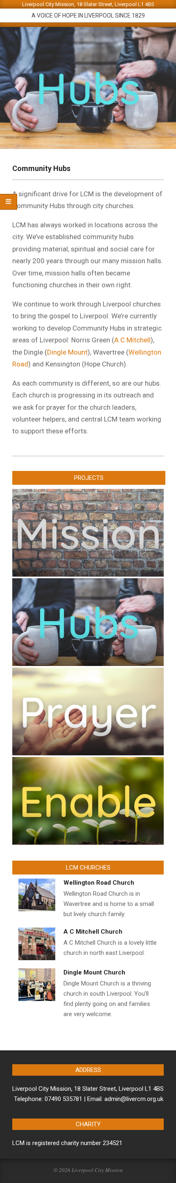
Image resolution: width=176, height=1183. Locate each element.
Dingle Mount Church (94, 972)
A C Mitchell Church (92, 931)
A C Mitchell (132, 340)
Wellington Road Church (98, 882)
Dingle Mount (67, 352)
